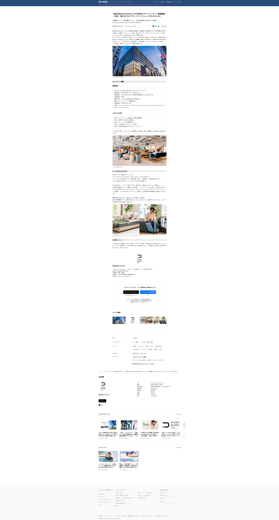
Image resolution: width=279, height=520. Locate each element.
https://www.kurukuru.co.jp (124, 276)
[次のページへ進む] (184, 425)
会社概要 (100, 516)
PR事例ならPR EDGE (142, 498)
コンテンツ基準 (118, 516)
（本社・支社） (143, 353)
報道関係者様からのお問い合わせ (134, 516)
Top (99, 4)
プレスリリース (108, 371)
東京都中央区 (135, 353)
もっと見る (178, 414)
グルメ (155, 4)
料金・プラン (101, 496)
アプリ (116, 4)
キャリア (143, 349)
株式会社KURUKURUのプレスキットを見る (143, 363)
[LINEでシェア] (158, 26)
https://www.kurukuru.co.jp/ (157, 382)
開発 (156, 349)
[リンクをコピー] (165, 26)
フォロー (102, 400)
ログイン (175, 2)
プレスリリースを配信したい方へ (105, 502)
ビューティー (128, 4)
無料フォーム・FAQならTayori (144, 495)
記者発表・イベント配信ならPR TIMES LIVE (123, 498)
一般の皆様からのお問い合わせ (161, 516)
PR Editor (117, 505)
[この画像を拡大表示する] (119, 320)
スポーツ (161, 4)
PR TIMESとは (101, 494)
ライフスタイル (143, 4)
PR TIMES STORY (118, 492)
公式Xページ (162, 498)
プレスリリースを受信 (159, 2)
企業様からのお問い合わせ (147, 516)
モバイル (111, 4)
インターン (141, 346)
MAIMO (150, 349)
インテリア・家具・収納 (147, 342)
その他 (135, 338)
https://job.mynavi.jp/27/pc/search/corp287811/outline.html (127, 22)
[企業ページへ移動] (103, 387)
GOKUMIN (136, 349)
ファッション (136, 4)
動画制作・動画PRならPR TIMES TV (122, 495)
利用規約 (124, 516)
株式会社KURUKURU (117, 371)
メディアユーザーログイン (131, 292)
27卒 (161, 349)
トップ (100, 371)
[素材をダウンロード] (163, 26)
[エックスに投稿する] (153, 26)
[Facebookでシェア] (156, 26)
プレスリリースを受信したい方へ (105, 499)
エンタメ (121, 4)
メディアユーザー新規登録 (147, 292)
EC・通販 (135, 342)
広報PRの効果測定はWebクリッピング (122, 503)
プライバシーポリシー (108, 516)
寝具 (147, 346)
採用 (134, 346)
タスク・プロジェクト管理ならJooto (145, 492)
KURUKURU (159, 346)
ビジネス (151, 4)
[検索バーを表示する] (179, 2)
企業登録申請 (169, 2)
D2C (152, 346)
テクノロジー (105, 4)
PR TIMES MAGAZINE (119, 500)
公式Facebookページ (164, 492)
